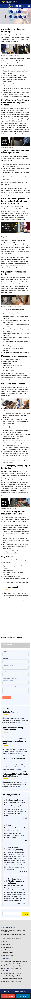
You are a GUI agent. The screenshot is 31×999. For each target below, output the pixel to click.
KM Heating (17, 811)
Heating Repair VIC (7, 947)
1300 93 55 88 (17, 6)
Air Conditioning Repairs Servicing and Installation (13, 930)
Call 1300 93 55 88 (8, 996)
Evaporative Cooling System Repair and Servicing (13, 935)
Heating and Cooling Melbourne (11, 973)
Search (4, 911)
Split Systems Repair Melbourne (11, 981)
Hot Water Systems (8, 950)
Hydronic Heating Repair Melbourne (12, 978)
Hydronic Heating (7, 953)
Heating (4, 941)
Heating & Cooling (7, 944)
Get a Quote (22, 996)
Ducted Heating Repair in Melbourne (12, 976)
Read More (21, 598)
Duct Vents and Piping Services (11, 939)
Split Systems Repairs (8, 955)
